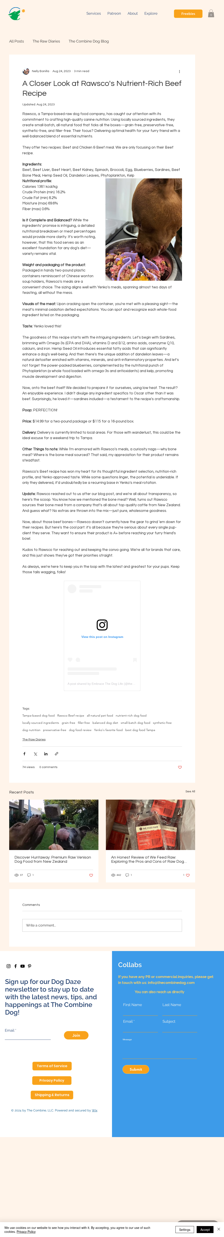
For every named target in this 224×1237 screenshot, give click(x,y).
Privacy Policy (26, 1231)
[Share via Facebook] (24, 754)
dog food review (80, 730)
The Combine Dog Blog (89, 41)
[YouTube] (22, 966)
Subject (169, 1021)
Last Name (172, 1005)
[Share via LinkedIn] (46, 754)
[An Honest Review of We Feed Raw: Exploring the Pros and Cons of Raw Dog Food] (150, 825)
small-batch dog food (135, 723)
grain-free (68, 723)
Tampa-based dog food (38, 715)
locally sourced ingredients (40, 723)
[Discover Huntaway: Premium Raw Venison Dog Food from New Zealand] (53, 825)
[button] (151, 13)
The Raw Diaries (46, 41)
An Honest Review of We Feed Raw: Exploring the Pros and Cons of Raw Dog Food (147, 859)
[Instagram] (8, 966)
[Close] (218, 1229)
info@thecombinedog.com (171, 982)
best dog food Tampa (140, 730)
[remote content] (102, 636)
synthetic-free (162, 723)
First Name (132, 1005)
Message (127, 1039)
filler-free (84, 723)
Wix (94, 1110)
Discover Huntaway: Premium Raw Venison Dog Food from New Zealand (52, 859)
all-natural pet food (100, 715)
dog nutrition (31, 730)
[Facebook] (15, 966)
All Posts (16, 41)
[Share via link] (56, 754)
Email (9, 1030)
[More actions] (179, 71)
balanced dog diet (105, 723)
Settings (184, 1229)
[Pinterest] (29, 966)
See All (190, 791)
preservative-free (54, 730)
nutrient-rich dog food (131, 715)
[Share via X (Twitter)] (35, 754)
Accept (205, 1229)
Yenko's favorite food (108, 730)
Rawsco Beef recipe (70, 715)
